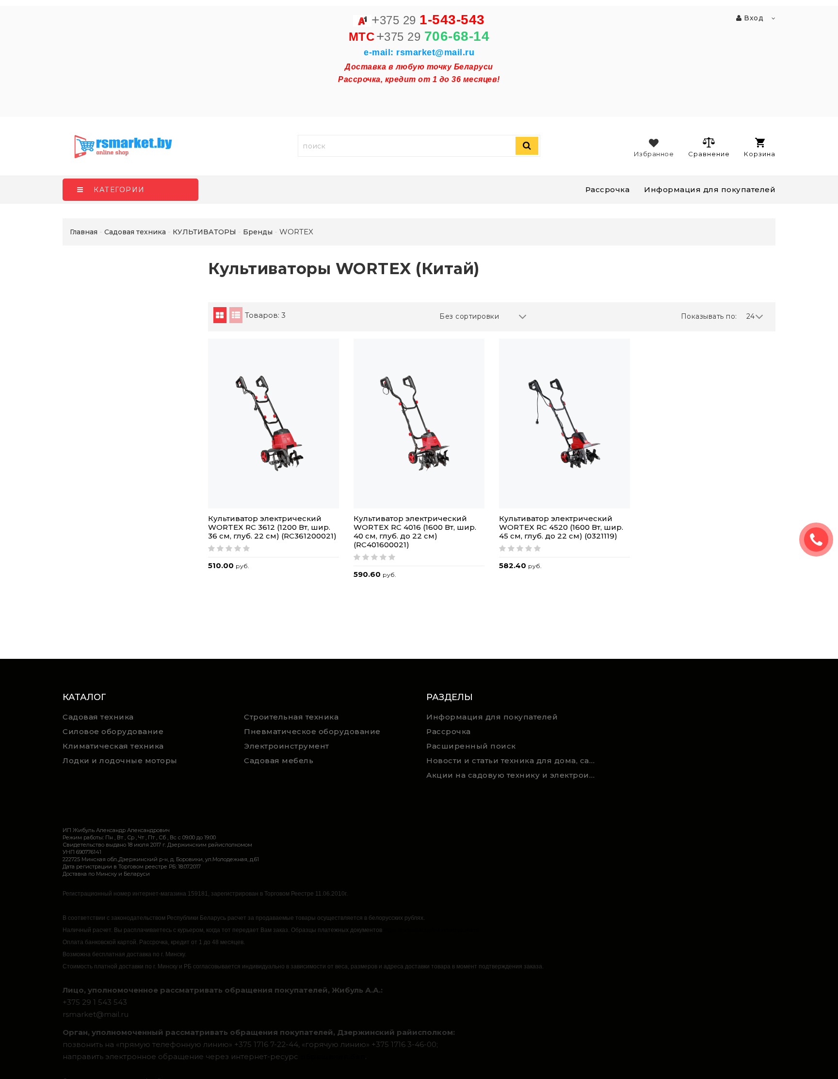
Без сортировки (469, 316)
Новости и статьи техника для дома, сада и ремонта (513, 760)
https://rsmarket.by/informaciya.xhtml (431, 930)
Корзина (759, 154)
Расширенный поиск (471, 746)
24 (750, 316)
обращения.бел (332, 1056)
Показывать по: (709, 316)
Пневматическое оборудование (312, 731)
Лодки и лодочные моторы (120, 760)
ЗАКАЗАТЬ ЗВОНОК (820, 539)
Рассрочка (607, 189)
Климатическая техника (113, 746)
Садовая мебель (278, 760)
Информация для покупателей (709, 189)
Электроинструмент (286, 746)
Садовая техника (98, 716)
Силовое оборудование (113, 731)
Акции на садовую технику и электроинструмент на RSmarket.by (513, 775)
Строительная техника (291, 716)
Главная (83, 232)
